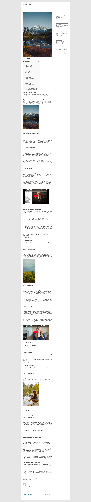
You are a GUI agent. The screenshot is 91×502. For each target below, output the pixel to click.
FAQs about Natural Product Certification (30, 85)
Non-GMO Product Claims (27, 494)
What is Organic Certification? (29, 70)
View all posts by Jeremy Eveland (34, 487)
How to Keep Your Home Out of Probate (62, 48)
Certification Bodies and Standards (30, 71)
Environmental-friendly (45, 478)
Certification (39, 478)
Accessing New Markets (29, 67)
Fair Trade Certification (28, 72)
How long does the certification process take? (32, 87)
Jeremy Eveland (27, 4)
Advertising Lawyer (59, 17)
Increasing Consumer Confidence (30, 65)
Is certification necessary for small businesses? (32, 89)
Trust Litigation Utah (59, 40)
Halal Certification (27, 82)
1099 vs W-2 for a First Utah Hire (60, 27)
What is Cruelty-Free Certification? (30, 78)
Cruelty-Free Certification (28, 77)
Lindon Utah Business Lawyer (60, 18)
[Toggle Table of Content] (37, 61)
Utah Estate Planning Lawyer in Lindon (61, 43)
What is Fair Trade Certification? (30, 73)
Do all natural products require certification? (32, 88)
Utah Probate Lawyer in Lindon (60, 44)
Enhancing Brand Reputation (29, 66)
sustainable (25, 479)
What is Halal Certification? (29, 83)
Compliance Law (32, 478)
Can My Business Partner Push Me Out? (62, 49)
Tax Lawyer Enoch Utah (48, 494)
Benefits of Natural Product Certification (30, 64)
